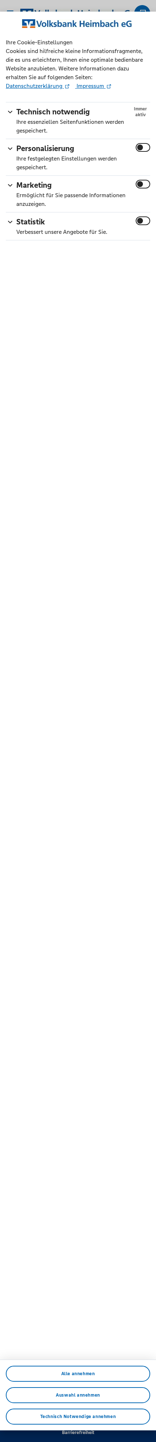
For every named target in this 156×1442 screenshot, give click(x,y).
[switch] (143, 147)
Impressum (90, 85)
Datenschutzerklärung (35, 85)
